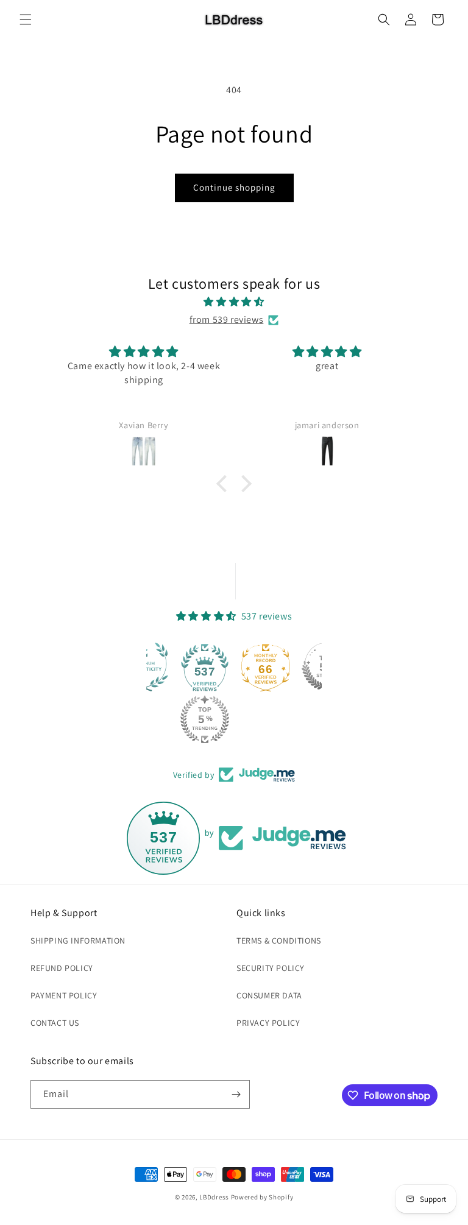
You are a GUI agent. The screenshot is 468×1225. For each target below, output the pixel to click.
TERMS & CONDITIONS (278, 940)
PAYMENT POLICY (63, 995)
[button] (25, 19)
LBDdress (214, 1197)
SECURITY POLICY (270, 967)
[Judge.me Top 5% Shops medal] (310, 667)
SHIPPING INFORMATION (78, 940)
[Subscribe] (235, 1094)
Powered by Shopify (262, 1197)
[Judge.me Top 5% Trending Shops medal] (189, 719)
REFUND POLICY (61, 967)
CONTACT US (54, 1022)
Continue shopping (234, 187)
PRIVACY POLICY (268, 1022)
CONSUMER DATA (269, 995)
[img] (234, 302)
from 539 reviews (227, 319)
